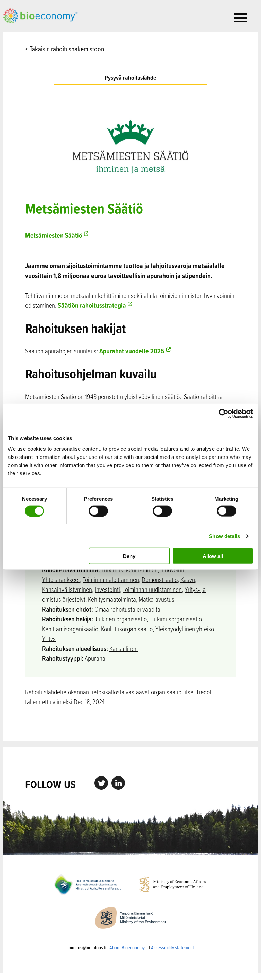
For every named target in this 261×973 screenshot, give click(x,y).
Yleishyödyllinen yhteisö (184, 628)
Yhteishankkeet (61, 579)
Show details (224, 536)
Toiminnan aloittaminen (111, 579)
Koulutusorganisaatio (127, 628)
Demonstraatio (160, 579)
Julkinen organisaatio (120, 618)
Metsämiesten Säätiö (53, 235)
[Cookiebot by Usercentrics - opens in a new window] (223, 413)
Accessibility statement (172, 947)
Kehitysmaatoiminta (112, 599)
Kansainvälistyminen (67, 589)
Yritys (49, 638)
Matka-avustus (156, 599)
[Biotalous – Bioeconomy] (40, 15)
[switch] (98, 510)
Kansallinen (123, 648)
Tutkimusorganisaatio (176, 618)
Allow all (213, 556)
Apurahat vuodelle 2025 (131, 351)
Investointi (107, 589)
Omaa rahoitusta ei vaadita (127, 609)
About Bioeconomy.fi (128, 947)
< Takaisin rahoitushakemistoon (64, 48)
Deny (129, 556)
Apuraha (95, 658)
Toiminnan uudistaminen (152, 589)
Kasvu (187, 579)
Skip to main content (27, 31)
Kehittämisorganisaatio (70, 628)
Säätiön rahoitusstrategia (92, 305)
